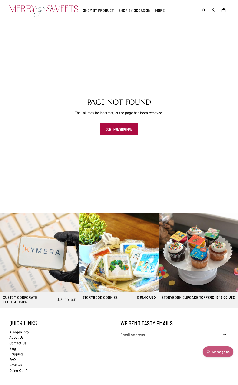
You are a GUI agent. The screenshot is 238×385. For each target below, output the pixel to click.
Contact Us (17, 343)
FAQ (12, 360)
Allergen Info (19, 332)
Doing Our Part (20, 370)
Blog (12, 349)
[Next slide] (72, 253)
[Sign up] (224, 334)
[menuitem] (160, 10)
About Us (16, 337)
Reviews (15, 365)
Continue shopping (119, 129)
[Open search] (203, 10)
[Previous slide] (7, 253)
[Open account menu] (213, 10)
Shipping (16, 354)
